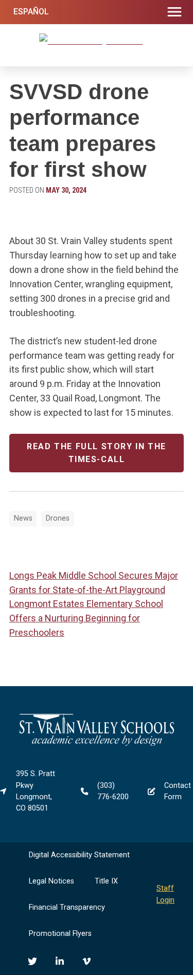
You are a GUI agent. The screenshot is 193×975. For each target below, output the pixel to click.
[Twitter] (32, 961)
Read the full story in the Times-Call (96, 452)
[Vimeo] (86, 961)
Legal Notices (51, 881)
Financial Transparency (67, 907)
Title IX (106, 881)
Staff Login (165, 894)
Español (31, 11)
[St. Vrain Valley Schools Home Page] (97, 743)
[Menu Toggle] (174, 12)
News (23, 518)
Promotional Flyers (60, 933)
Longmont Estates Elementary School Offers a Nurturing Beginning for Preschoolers (86, 618)
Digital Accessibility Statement (79, 855)
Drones (57, 518)
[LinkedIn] (59, 961)
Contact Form (177, 791)
